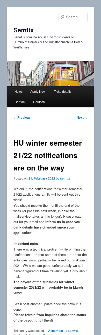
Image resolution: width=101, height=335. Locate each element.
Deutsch (39, 101)
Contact (20, 101)
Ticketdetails (62, 91)
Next (82, 117)
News (19, 91)
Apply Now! (38, 91)
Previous (22, 117)
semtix (65, 178)
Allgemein (55, 330)
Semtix (23, 29)
